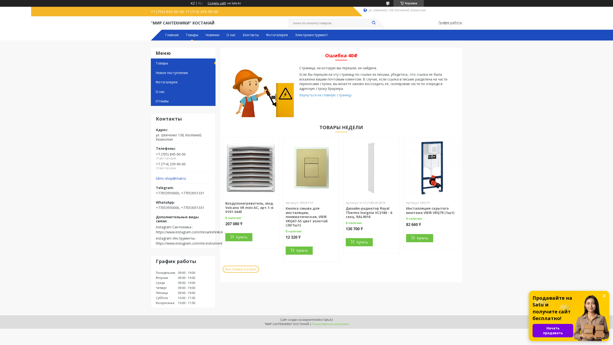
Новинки (212, 35)
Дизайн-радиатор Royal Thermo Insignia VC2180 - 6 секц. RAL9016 (369, 212)
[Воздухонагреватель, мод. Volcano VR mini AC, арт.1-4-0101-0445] (251, 168)
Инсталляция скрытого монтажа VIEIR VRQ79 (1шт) (430, 210)
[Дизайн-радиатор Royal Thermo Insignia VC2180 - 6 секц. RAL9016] (371, 168)
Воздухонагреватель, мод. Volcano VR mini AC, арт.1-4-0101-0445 (249, 207)
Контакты (251, 35)
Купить (242, 237)
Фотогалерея (277, 35)
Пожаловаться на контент (330, 324)
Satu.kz (328, 320)
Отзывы (162, 101)
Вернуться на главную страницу (325, 95)
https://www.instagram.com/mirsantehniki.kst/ (191, 232)
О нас (231, 35)
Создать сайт (217, 3)
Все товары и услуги (241, 269)
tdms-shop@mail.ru (171, 178)
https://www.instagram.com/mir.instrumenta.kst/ (193, 243)
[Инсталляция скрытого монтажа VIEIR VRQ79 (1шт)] (432, 168)
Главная (172, 35)
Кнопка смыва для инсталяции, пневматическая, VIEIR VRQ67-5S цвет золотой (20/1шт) (307, 216)
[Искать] (373, 23)
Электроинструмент (311, 35)
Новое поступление (172, 72)
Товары (192, 35)
